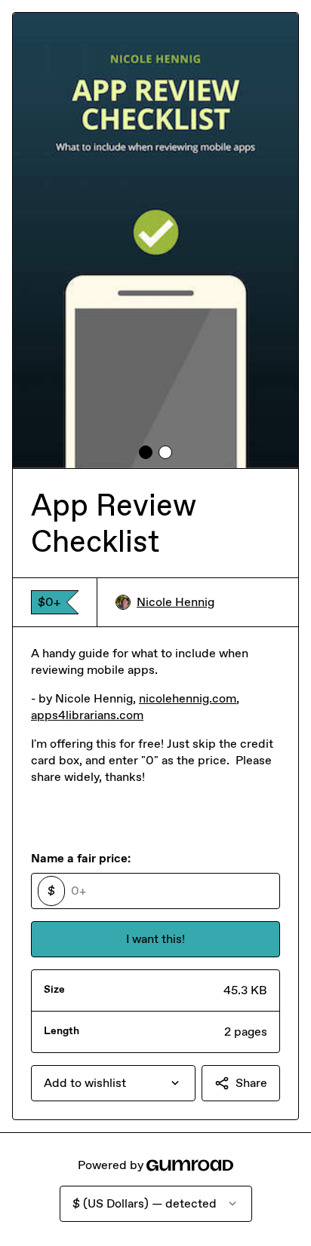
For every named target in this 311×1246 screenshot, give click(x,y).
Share (251, 1083)
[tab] (145, 452)
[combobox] (113, 1083)
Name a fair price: (81, 858)
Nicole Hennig (175, 602)
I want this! (155, 939)
